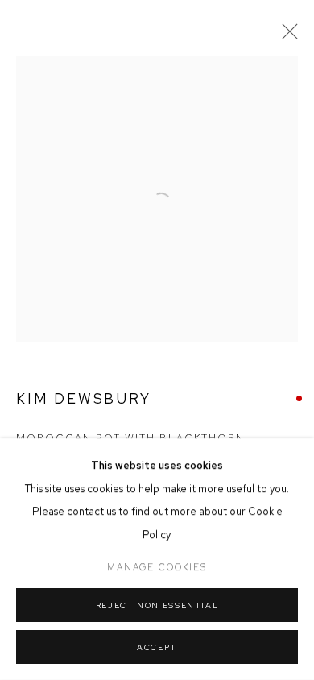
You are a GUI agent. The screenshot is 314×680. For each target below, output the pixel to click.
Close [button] (286, 36)
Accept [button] (157, 647)
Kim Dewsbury (83, 398)
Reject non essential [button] (157, 605)
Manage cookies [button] (157, 567)
